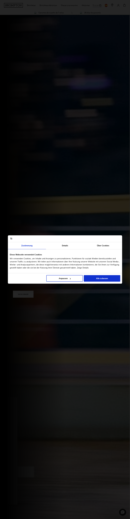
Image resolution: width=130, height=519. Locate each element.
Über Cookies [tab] (103, 245)
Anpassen (63, 278)
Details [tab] (65, 245)
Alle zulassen (102, 278)
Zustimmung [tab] (27, 245)
